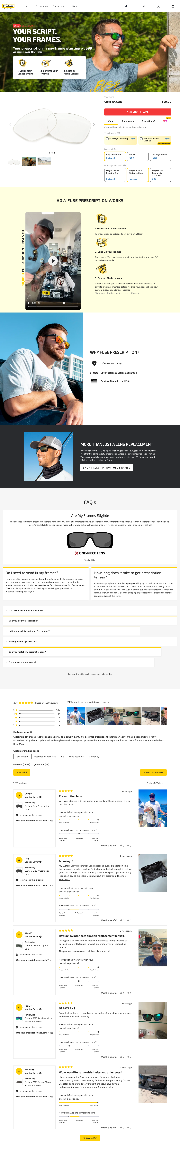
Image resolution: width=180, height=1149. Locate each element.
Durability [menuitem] (94, 756)
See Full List (90, 560)
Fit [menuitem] (62, 756)
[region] (117, 716)
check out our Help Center (99, 674)
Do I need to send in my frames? (26, 610)
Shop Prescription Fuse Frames (106, 467)
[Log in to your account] (158, 6)
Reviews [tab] (21, 765)
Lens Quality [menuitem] (22, 756)
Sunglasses (58, 6)
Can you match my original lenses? (27, 651)
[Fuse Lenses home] (8, 6)
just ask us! (146, 525)
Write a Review (156, 773)
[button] (94, 124)
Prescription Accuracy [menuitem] (45, 756)
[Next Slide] (164, 716)
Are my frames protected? (23, 641)
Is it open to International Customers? (29, 631)
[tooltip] (31, 732)
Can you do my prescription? (24, 620)
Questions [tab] (41, 765)
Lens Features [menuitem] (76, 756)
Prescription (42, 6)
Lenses (25, 6)
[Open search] (125, 6)
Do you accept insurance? (22, 662)
